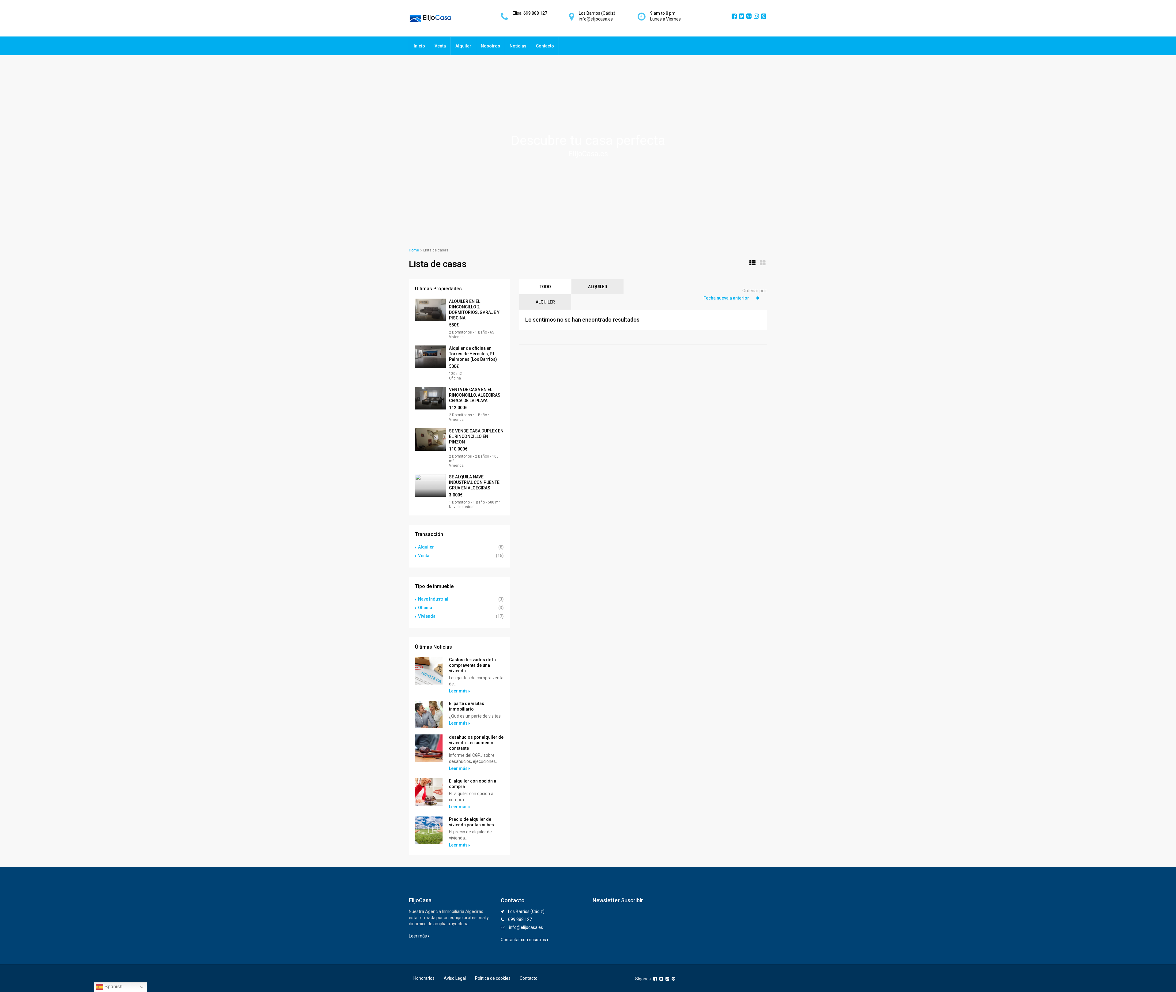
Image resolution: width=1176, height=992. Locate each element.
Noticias (518, 45)
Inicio (419, 45)
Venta (440, 45)
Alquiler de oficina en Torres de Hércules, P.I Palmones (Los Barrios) (473, 354)
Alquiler (463, 45)
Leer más (459, 690)
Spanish (113, 986)
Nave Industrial (433, 599)
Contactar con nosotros (524, 939)
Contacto (545, 45)
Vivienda (426, 616)
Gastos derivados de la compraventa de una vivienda (472, 665)
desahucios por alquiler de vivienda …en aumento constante (476, 743)
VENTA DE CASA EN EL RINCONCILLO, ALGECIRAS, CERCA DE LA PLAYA (475, 395)
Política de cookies (493, 978)
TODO (545, 286)
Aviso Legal (455, 978)
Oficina (425, 607)
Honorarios (424, 978)
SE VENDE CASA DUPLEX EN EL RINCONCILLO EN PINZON (476, 436)
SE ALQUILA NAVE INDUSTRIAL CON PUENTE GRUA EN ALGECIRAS (474, 482)
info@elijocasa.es (526, 927)
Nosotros (490, 45)
